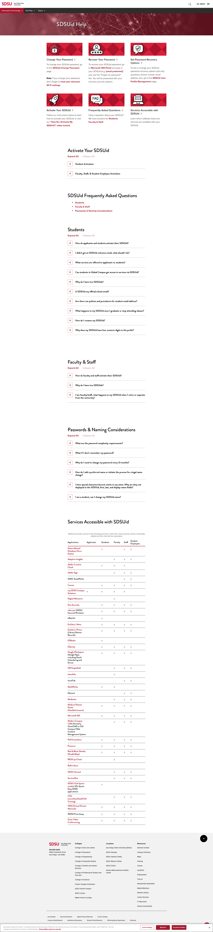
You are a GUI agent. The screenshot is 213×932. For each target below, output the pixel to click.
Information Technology (11, 10)
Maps (139, 856)
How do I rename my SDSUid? (90, 320)
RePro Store (73, 765)
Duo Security (73, 605)
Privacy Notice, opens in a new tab (50, 929)
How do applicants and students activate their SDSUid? (102, 243)
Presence (72, 746)
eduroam (71, 610)
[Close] (209, 927)
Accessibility (51, 917)
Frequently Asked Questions (104, 110)
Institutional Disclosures (74, 920)
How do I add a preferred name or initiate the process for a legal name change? (108, 473)
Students (113, 118)
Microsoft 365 (74, 715)
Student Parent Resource (94, 920)
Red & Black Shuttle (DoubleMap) (77, 753)
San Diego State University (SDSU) (119, 847)
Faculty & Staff (96, 122)
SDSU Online (111, 865)
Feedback (133, 920)
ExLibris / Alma (74, 624)
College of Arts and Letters (85, 847)
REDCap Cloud (75, 759)
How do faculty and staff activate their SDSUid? (98, 375)
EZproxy (71, 646)
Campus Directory (143, 852)
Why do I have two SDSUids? (89, 282)
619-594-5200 (54, 849)
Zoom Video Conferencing (74, 821)
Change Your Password (60, 59)
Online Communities (144, 906)
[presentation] (78, 844)
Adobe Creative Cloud (74, 566)
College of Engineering (83, 856)
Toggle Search (190, 4)
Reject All (163, 927)
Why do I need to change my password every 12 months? (102, 462)
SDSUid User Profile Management (148, 79)
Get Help (29, 10)
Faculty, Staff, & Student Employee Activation (97, 173)
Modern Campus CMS (75, 722)
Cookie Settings (102, 917)
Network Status (143, 892)
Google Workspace (76, 652)
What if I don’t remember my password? (94, 453)
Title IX (140, 879)
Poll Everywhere (75, 739)
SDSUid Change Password (66, 68)
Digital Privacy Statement (85, 917)
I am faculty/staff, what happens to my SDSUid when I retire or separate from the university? (110, 396)
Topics (40, 10)
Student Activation (84, 164)
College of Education (83, 852)
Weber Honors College (83, 897)
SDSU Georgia (111, 852)
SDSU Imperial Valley (114, 856)
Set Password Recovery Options (144, 61)
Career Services (143, 897)
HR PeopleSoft (74, 668)
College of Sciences (82, 879)
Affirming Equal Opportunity (116, 920)
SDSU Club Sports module (76, 785)
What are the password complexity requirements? (99, 443)
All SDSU (201, 4)
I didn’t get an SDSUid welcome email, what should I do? (102, 253)
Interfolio (72, 674)
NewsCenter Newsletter (146, 883)
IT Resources (142, 901)
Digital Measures (75, 598)
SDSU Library (80, 893)
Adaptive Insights (75, 559)
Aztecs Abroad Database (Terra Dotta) (75, 551)
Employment (141, 874)
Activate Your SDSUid (59, 110)
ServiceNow (73, 778)
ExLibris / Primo (75, 629)
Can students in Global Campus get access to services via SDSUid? (107, 272)
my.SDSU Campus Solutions (76, 592)
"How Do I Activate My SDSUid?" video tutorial (60, 123)
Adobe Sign (73, 572)
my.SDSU (140, 870)
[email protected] (114, 71)
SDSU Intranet (74, 772)
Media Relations (143, 888)
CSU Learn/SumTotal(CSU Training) (77, 798)
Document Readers (66, 917)
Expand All (73, 156)
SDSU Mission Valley (113, 861)
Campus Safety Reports (55, 920)
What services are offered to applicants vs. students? (100, 262)
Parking (140, 861)
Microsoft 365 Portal (101, 68)
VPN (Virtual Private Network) (77, 807)
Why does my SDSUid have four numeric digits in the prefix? (104, 330)
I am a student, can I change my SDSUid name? (98, 497)
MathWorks (73, 686)
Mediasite (72, 699)
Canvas (71, 585)
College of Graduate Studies (85, 861)
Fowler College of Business (85, 884)
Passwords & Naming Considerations (93, 210)
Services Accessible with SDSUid (144, 111)
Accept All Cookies (179, 927)
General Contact (143, 847)
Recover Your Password (102, 59)
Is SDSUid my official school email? (92, 291)
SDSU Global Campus (83, 888)
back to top (203, 838)
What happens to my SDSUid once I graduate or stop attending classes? (109, 311)
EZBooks (71, 640)
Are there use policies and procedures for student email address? (106, 301)
